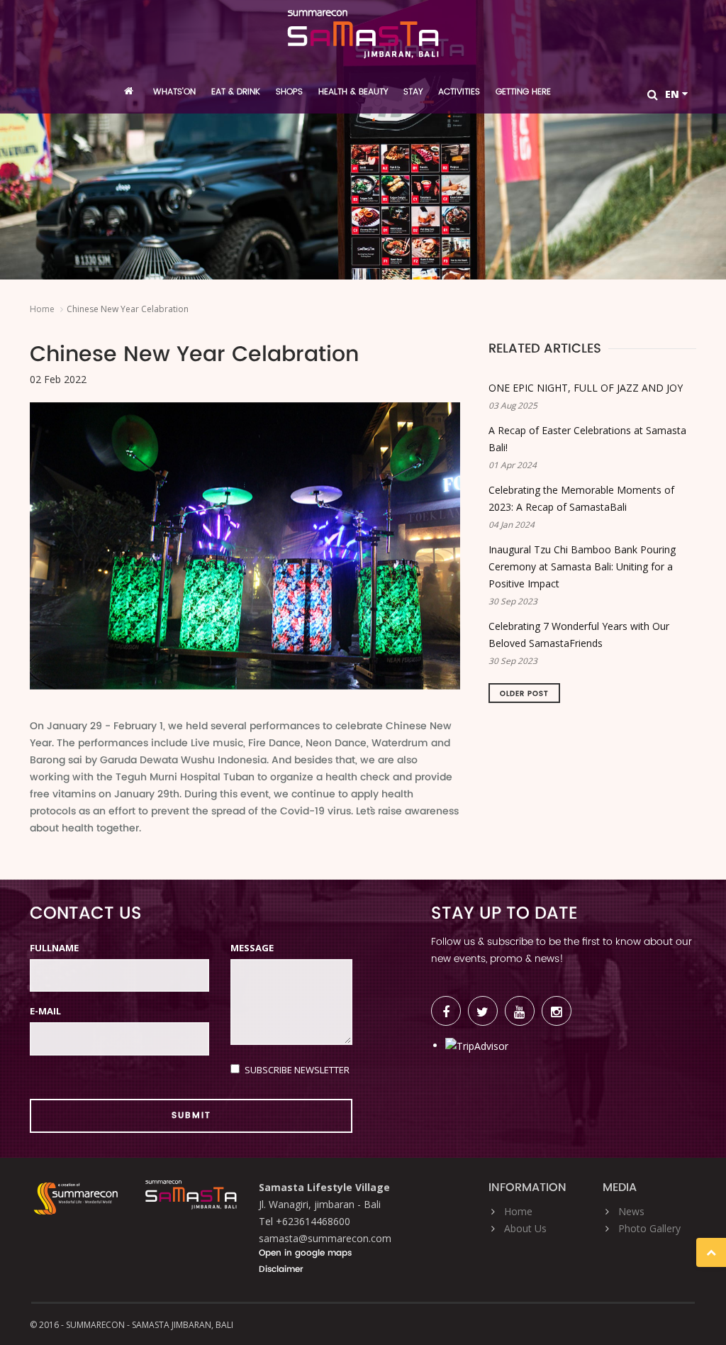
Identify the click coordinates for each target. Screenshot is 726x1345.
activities (459, 92)
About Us (525, 1228)
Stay (413, 92)
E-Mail (45, 1010)
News (631, 1211)
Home (42, 309)
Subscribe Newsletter (297, 1069)
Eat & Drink (235, 92)
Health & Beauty (353, 92)
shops (289, 92)
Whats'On (174, 92)
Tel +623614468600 (304, 1221)
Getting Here (523, 92)
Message (252, 947)
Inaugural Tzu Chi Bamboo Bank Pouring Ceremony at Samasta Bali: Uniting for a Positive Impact (582, 566)
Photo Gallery (649, 1228)
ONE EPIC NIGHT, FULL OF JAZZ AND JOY (585, 387)
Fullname (54, 947)
